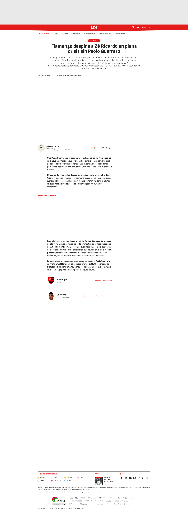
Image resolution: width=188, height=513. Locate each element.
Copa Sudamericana (105, 34)
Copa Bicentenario (120, 34)
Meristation (127, 504)
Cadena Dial (101, 501)
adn (125, 497)
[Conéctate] (138, 27)
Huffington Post (77, 501)
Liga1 (56, 34)
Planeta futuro (116, 501)
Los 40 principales (83, 497)
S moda (109, 504)
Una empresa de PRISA (59, 500)
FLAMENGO (94, 41)
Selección (65, 34)
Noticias (98, 281)
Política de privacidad (59, 492)
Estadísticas (107, 281)
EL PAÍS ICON (101, 504)
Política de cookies (72, 492)
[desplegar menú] (39, 27)
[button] (90, 148)
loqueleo (117, 504)
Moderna (83, 504)
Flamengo (62, 279)
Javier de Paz (51, 146)
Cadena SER (112, 497)
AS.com (118, 497)
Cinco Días (94, 501)
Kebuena (124, 501)
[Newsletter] (132, 27)
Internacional (107, 296)
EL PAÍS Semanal (108, 501)
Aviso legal (48, 492)
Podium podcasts (92, 504)
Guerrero (61, 294)
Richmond (73, 504)
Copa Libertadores (89, 34)
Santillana (92, 497)
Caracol (132, 497)
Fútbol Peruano (44, 34)
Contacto (40, 492)
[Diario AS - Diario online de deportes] (94, 27)
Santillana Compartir (103, 497)
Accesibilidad (99, 492)
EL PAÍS (74, 497)
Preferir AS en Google (103, 148)
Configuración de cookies (86, 492)
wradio (87, 501)
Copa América (76, 34)
